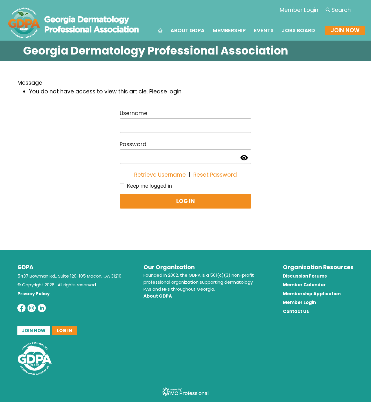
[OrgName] (73, 39)
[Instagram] (32, 308)
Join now (34, 330)
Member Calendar (304, 285)
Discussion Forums (305, 276)
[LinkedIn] (42, 308)
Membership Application (312, 294)
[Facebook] (21, 308)
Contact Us (296, 311)
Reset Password (215, 175)
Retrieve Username (160, 175)
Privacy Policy (33, 294)
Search (341, 10)
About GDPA (157, 296)
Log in (64, 330)
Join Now (345, 30)
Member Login (299, 10)
